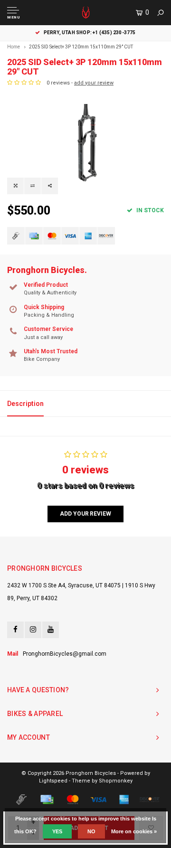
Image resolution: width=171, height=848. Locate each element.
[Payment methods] (16, 236)
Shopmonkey (116, 781)
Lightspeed (53, 781)
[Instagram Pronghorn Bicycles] (33, 630)
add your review (94, 83)
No (91, 831)
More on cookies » (134, 831)
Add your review (85, 513)
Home (13, 46)
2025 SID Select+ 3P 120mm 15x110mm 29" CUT (81, 46)
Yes (57, 831)
